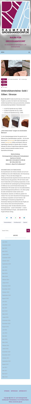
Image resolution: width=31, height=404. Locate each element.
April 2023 (4, 311)
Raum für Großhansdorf (15, 39)
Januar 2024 (5, 282)
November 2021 (6, 355)
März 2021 (5, 377)
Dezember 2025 (6, 245)
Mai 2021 (4, 370)
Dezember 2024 (6, 257)
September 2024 (6, 264)
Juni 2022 (4, 333)
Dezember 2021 (6, 351)
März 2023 (5, 314)
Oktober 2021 (5, 358)
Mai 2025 (4, 248)
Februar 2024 (5, 279)
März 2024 (5, 276)
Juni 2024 (4, 267)
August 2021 (5, 364)
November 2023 (6, 289)
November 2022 (6, 323)
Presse (3, 82)
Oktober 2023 (5, 292)
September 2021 (6, 361)
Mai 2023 (4, 308)
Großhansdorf (17, 222)
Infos (3, 79)
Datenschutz (23, 391)
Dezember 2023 (6, 286)
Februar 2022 (5, 345)
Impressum (14, 391)
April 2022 (4, 339)
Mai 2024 (4, 270)
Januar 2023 (5, 317)
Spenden (6, 391)
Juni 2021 (4, 367)
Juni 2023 (4, 304)
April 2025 (4, 251)
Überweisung (10, 140)
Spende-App (8, 142)
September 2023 (6, 295)
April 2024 (4, 273)
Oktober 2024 (5, 260)
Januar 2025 (5, 254)
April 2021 (4, 373)
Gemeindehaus (7, 222)
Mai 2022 (4, 336)
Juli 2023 (4, 301)
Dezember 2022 (6, 320)
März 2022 (5, 342)
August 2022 (5, 326)
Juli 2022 (4, 329)
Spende (4, 84)
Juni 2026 (4, 242)
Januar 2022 (5, 348)
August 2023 (5, 298)
